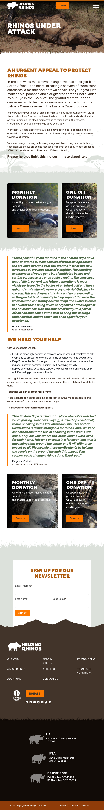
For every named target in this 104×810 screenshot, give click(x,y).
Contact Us (50, 678)
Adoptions (14, 678)
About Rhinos (16, 669)
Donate (62, 5)
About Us (49, 669)
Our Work (13, 659)
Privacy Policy (87, 659)
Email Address (23, 585)
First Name (21, 598)
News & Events (47, 661)
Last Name (59, 598)
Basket (63, 805)
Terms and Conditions (84, 671)
